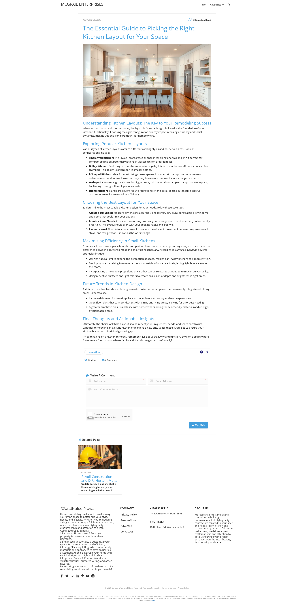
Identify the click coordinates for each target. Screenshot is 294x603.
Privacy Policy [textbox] (129, 514)
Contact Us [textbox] (127, 531)
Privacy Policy (183, 588)
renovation (94, 352)
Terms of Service (169, 588)
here (153, 600)
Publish (200, 425)
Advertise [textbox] (126, 526)
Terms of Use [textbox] (128, 520)
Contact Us (155, 588)
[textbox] (82, 4)
